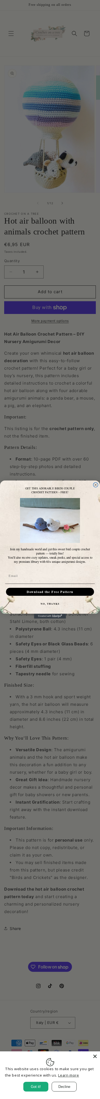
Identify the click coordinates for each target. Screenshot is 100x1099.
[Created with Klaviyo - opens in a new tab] (50, 616)
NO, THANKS (50, 603)
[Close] (95, 1056)
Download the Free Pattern (50, 591)
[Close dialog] (95, 484)
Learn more (68, 1075)
